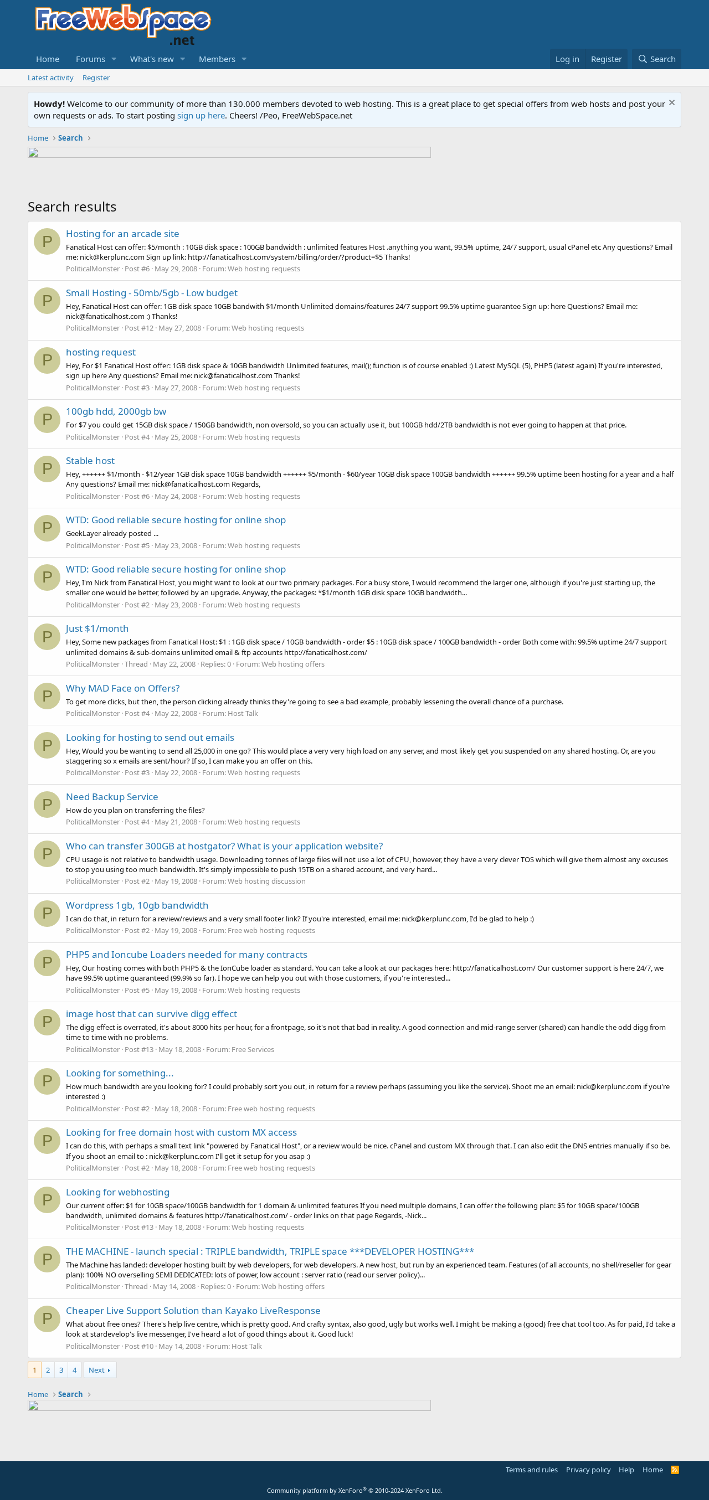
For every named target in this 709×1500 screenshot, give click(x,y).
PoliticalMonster (93, 269)
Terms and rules (532, 1470)
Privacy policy (588, 1470)
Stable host (90, 460)
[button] (114, 59)
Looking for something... (120, 1072)
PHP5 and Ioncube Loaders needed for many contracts (186, 954)
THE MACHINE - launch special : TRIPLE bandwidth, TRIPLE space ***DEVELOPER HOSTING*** (270, 1251)
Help (626, 1470)
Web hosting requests (264, 269)
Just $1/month (97, 628)
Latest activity (51, 78)
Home (47, 58)
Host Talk (243, 713)
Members (217, 58)
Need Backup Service (112, 796)
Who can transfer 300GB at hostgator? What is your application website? (224, 845)
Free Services (253, 1049)
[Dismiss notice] (670, 104)
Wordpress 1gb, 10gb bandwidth (137, 905)
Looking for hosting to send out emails (150, 737)
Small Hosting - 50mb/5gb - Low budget (152, 292)
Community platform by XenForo (355, 1490)
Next (97, 1370)
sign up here (201, 115)
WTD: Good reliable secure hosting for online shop (176, 519)
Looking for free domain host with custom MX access (181, 1132)
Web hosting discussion (267, 881)
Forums (90, 58)
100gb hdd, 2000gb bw (116, 411)
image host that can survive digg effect (151, 1013)
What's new (152, 58)
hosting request (101, 352)
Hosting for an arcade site (122, 233)
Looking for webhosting (117, 1191)
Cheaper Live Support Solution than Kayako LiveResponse (193, 1310)
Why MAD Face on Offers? (122, 688)
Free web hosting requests (271, 930)
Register (96, 78)
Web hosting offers (293, 664)
